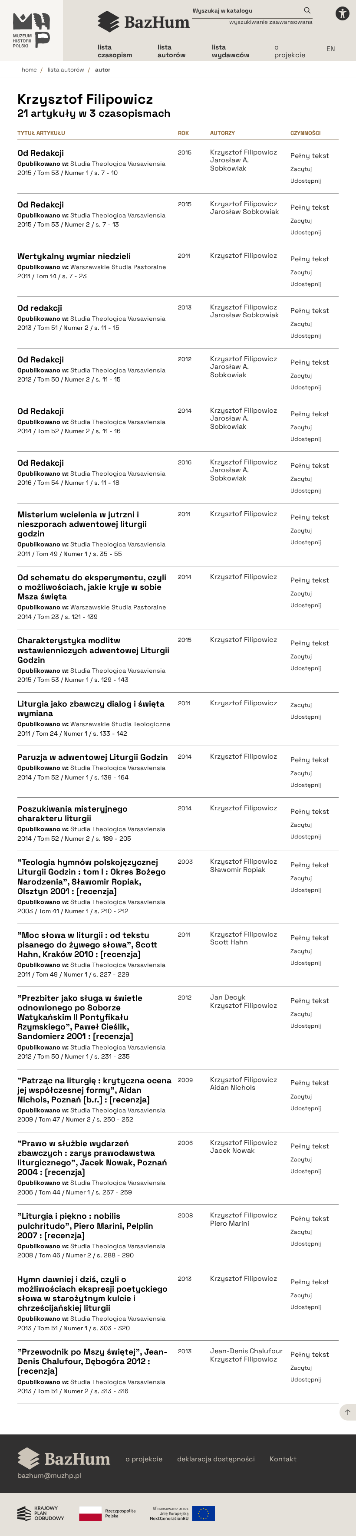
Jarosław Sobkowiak (244, 212)
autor (102, 69)
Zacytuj (301, 169)
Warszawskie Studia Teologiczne (120, 724)
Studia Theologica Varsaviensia (117, 164)
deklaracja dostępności (216, 1459)
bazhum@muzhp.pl (49, 1476)
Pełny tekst (309, 155)
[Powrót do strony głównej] (64, 1459)
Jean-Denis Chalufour (246, 1351)
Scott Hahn (229, 942)
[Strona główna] (144, 21)
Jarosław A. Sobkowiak (229, 164)
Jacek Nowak (232, 1150)
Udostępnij (305, 180)
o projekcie (289, 51)
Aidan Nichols (232, 1088)
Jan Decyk (228, 997)
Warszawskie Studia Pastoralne (118, 267)
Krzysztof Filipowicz (243, 152)
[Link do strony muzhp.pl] (31, 30)
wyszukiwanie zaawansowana (271, 22)
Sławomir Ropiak (238, 870)
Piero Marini (229, 1223)
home (29, 69)
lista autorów (66, 69)
